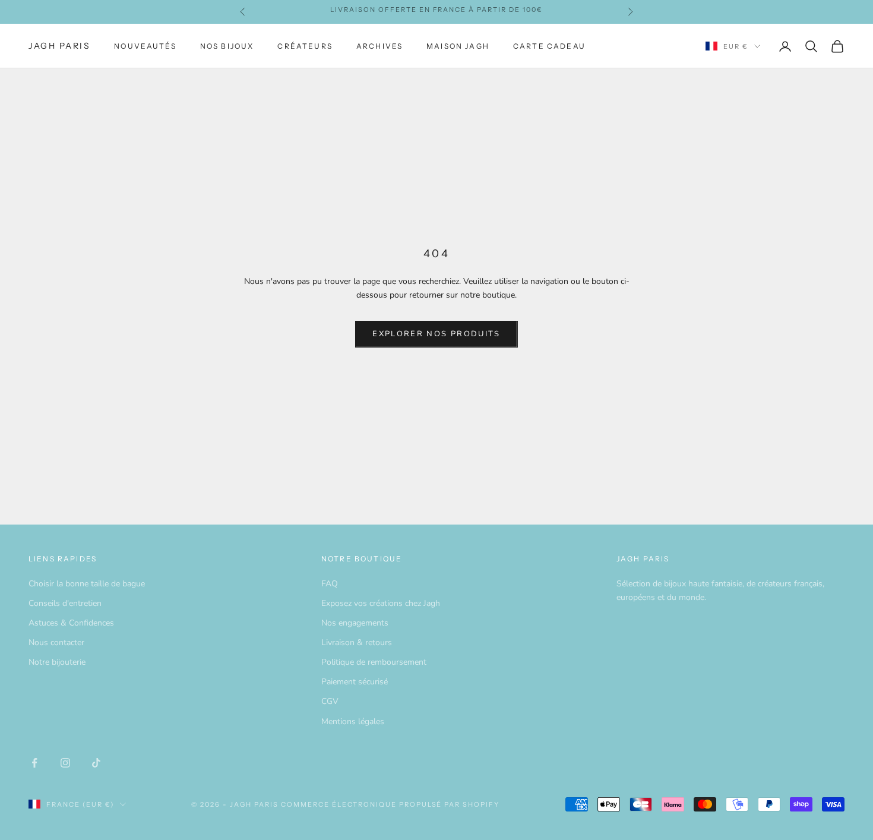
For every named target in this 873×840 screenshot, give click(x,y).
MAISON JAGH (457, 46)
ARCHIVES (379, 46)
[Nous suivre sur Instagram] (65, 763)
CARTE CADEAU (549, 46)
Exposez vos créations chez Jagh (380, 603)
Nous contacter (56, 642)
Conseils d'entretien (65, 603)
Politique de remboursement (373, 662)
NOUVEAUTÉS (145, 46)
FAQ (329, 583)
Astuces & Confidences (71, 623)
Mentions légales (352, 721)
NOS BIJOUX (227, 46)
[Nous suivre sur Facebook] (34, 763)
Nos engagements (354, 623)
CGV (330, 701)
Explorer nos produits (436, 334)
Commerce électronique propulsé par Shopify (390, 804)
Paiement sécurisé (354, 681)
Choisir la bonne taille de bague (87, 583)
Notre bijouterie (57, 662)
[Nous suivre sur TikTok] (96, 763)
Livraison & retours (356, 642)
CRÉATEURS (304, 46)
